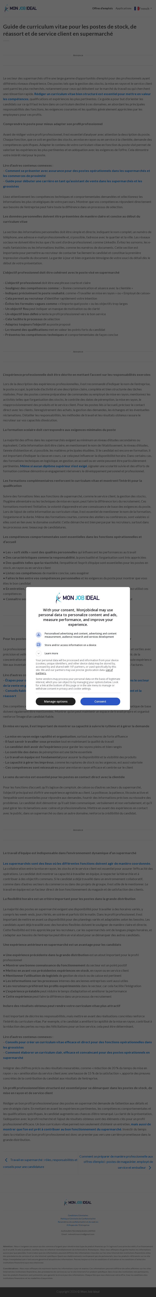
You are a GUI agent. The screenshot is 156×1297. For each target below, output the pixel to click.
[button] (78, 653)
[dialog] (78, 648)
